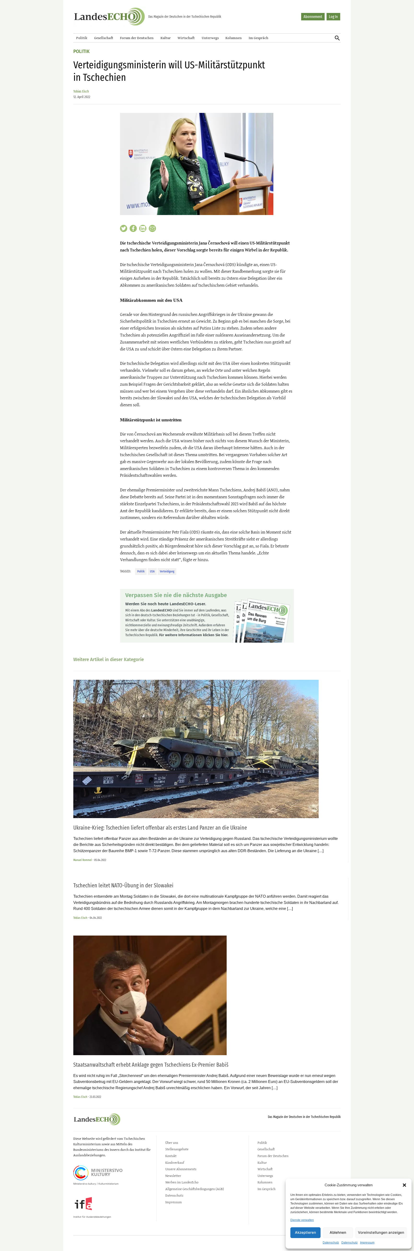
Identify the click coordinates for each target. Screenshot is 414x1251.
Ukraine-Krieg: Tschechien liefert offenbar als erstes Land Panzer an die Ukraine (160, 827)
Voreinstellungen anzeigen (381, 1232)
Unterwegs (210, 37)
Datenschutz (331, 1242)
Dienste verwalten (302, 1220)
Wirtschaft (186, 37)
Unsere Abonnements (180, 1168)
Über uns (171, 1142)
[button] (404, 1185)
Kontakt (171, 1155)
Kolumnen (233, 37)
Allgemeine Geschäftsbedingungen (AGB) (194, 1188)
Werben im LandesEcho (181, 1182)
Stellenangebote (177, 1149)
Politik (81, 37)
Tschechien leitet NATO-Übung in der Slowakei (123, 885)
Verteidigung (167, 571)
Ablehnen (338, 1232)
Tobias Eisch (81, 91)
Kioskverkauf (174, 1162)
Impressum (367, 1242)
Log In (333, 16)
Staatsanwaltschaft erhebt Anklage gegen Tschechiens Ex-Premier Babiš (150, 1064)
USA (152, 571)
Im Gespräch (258, 37)
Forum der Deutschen (137, 37)
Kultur (166, 37)
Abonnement (313, 16)
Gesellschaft (103, 37)
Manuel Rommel (82, 860)
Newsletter (173, 1175)
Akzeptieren (305, 1232)
